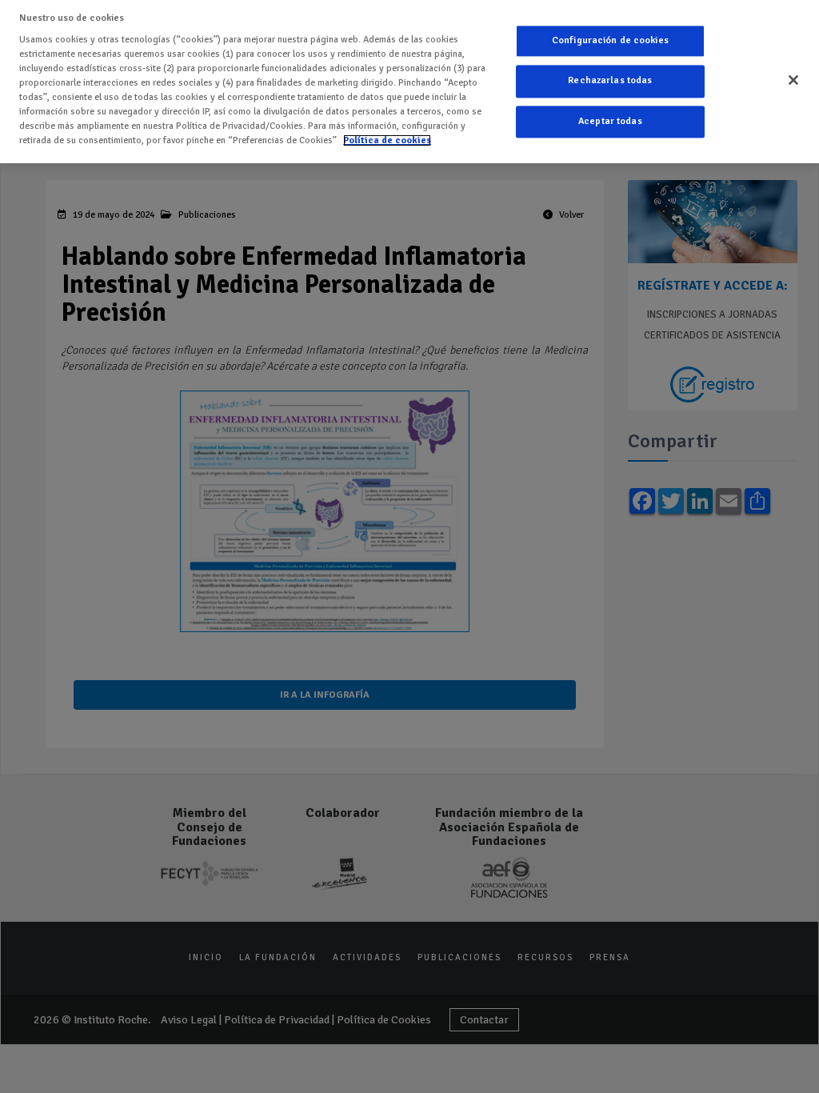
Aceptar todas (610, 121)
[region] (409, 81)
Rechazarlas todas (610, 81)
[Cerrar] (793, 80)
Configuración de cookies (610, 40)
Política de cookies (387, 140)
